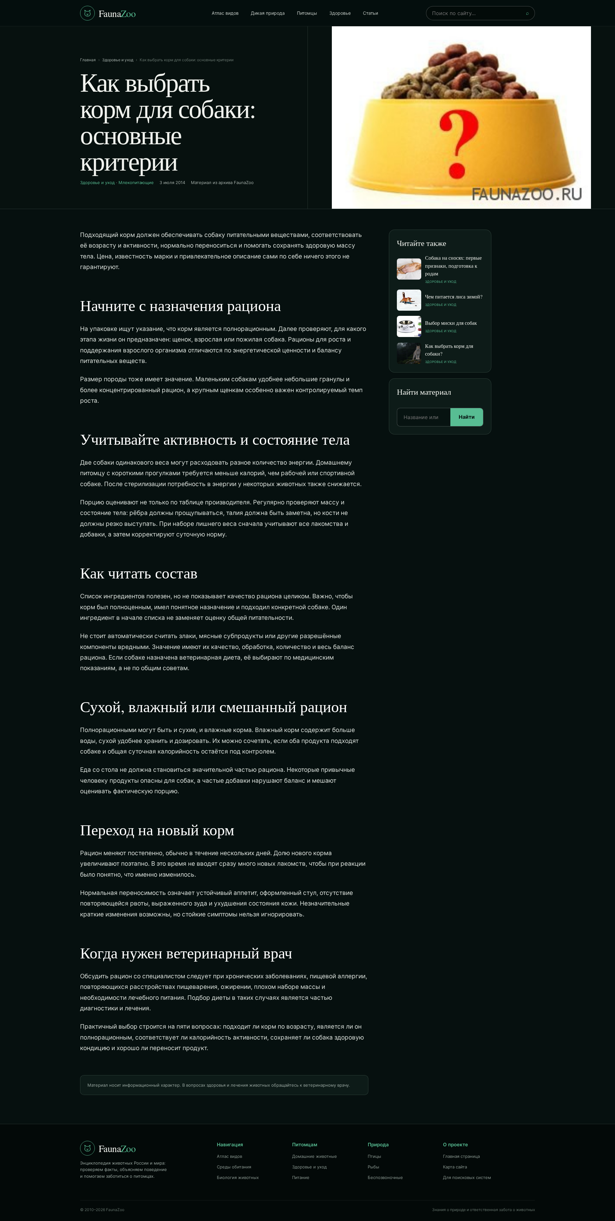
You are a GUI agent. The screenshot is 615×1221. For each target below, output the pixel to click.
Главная (88, 59)
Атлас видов (225, 13)
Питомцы (307, 13)
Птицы (374, 1156)
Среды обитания (234, 1166)
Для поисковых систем (467, 1177)
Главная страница (461, 1156)
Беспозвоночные (385, 1177)
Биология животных (238, 1177)
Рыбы (373, 1166)
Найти (467, 417)
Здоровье (340, 13)
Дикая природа (268, 13)
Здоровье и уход (117, 59)
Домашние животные (314, 1156)
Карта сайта (455, 1166)
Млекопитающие (136, 182)
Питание (300, 1177)
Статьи (370, 13)
